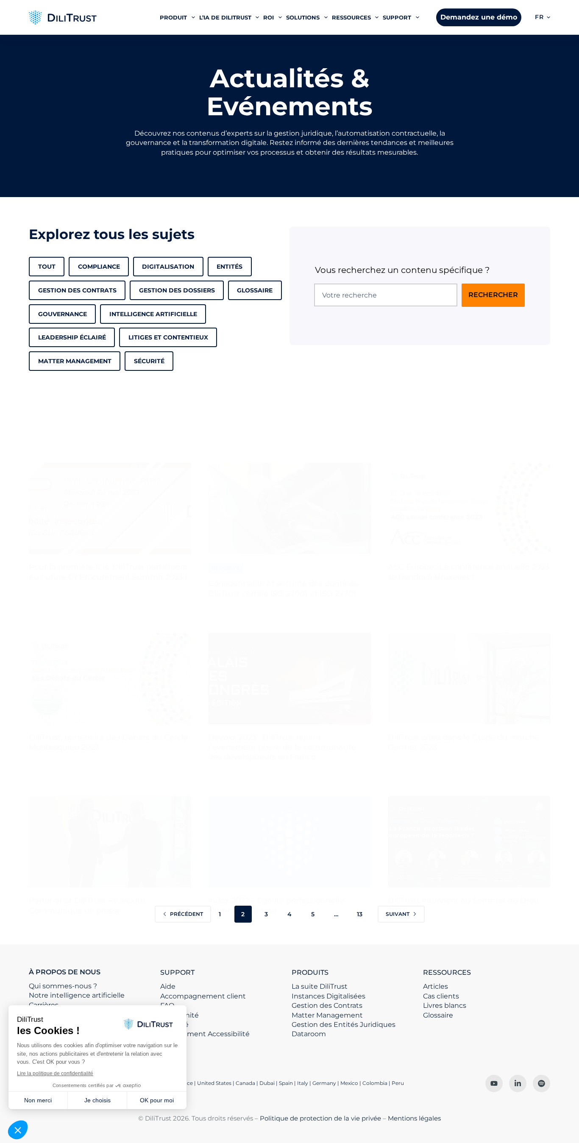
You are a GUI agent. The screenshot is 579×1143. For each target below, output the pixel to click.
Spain (286, 1083)
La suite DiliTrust (320, 986)
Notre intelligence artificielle (77, 995)
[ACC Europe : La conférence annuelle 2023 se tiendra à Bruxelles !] (469, 508)
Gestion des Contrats (77, 290)
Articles (435, 986)
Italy (302, 1083)
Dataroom (309, 1034)
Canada (245, 1083)
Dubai (267, 1083)
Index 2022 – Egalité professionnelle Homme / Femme (276, 905)
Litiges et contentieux (168, 337)
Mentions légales (414, 1118)
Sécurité (149, 361)
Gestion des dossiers (177, 290)
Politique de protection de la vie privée (320, 1118)
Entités (229, 266)
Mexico (349, 1083)
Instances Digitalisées (328, 996)
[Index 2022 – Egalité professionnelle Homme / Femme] (289, 842)
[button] (542, 17)
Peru (398, 1083)
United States (215, 1083)
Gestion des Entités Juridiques (343, 1025)
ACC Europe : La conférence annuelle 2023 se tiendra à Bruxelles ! (468, 571)
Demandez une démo (478, 17)
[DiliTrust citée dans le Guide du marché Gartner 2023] (469, 678)
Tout (47, 266)
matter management (74, 361)
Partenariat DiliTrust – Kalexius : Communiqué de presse (89, 905)
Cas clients (441, 996)
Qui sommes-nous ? (63, 986)
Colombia (374, 1083)
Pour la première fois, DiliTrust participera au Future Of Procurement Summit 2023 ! (108, 571)
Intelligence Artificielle (153, 314)
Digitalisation (168, 266)
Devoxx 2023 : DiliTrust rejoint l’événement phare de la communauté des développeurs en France (282, 747)
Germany (324, 1083)
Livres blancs (444, 1005)
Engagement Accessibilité (205, 1034)
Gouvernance (62, 314)
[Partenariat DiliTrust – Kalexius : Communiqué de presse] (110, 842)
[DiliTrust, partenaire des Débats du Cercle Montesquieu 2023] (110, 678)
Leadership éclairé (72, 337)
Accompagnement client (203, 996)
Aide (167, 986)
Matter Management (327, 1015)
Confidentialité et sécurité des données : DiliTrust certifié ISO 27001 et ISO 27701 (285, 588)
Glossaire (255, 290)
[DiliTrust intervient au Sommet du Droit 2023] (469, 842)
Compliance (99, 266)
